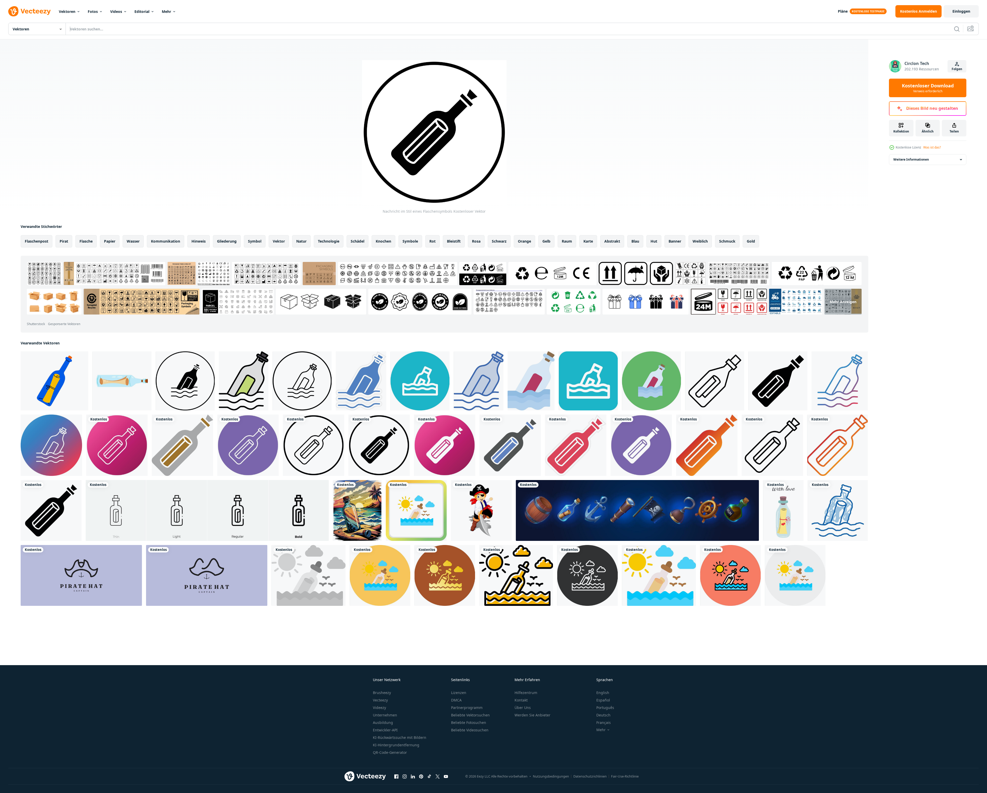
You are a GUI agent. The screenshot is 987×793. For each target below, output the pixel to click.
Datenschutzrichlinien (590, 776)
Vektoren (67, 11)
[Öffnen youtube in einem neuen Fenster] (446, 776)
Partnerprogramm (467, 707)
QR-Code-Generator (390, 752)
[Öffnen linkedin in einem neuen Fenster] (413, 776)
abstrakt (612, 241)
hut (654, 241)
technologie (328, 241)
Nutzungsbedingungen (551, 776)
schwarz (499, 241)
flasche (86, 241)
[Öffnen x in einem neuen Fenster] (438, 776)
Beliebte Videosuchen (469, 730)
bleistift (454, 241)
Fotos (93, 11)
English (602, 692)
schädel (357, 241)
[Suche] (957, 29)
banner (675, 241)
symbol (254, 241)
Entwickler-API (385, 730)
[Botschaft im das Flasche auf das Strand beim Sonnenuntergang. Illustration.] (357, 510)
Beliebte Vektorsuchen (470, 715)
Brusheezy (382, 692)
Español (603, 700)
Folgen (957, 69)
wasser (133, 241)
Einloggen (961, 11)
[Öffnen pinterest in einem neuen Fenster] (421, 776)
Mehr (166, 11)
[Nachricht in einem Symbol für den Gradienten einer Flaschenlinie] (840, 380)
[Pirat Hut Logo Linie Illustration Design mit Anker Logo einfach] (81, 575)
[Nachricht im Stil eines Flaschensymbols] (117, 445)
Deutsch (603, 715)
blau (635, 241)
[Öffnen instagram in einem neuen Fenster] (405, 776)
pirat (64, 241)
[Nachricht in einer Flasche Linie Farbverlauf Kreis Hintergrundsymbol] (51, 445)
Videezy (379, 707)
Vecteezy (380, 700)
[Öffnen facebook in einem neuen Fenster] (396, 776)
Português (605, 707)
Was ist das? (932, 147)
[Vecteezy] (29, 11)
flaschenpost (36, 241)
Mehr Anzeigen (843, 301)
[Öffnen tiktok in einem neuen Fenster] (429, 776)
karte (588, 241)
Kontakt (521, 700)
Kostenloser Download (928, 87)
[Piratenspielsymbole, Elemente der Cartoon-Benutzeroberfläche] (637, 510)
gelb (546, 241)
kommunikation (165, 241)
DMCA (456, 700)
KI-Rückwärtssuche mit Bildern (399, 737)
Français (603, 722)
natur (301, 241)
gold (751, 241)
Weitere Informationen (911, 159)
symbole (410, 241)
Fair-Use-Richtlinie (625, 776)
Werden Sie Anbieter (532, 715)
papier (109, 241)
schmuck (727, 241)
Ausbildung (383, 722)
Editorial (141, 11)
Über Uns (523, 707)
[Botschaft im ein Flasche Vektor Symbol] (185, 380)
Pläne (843, 11)
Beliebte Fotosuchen (468, 722)
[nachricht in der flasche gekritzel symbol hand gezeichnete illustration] (838, 510)
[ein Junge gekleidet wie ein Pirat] (481, 510)
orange (524, 241)
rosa (476, 241)
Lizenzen (458, 692)
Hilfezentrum (526, 692)
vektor (279, 241)
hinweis (198, 241)
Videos (116, 11)
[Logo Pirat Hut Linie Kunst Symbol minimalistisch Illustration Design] (206, 575)
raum (567, 241)
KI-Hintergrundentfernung (396, 744)
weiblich (700, 241)
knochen (383, 241)
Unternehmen (385, 715)
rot (432, 241)
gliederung (227, 241)
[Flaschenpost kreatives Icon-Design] (416, 510)
